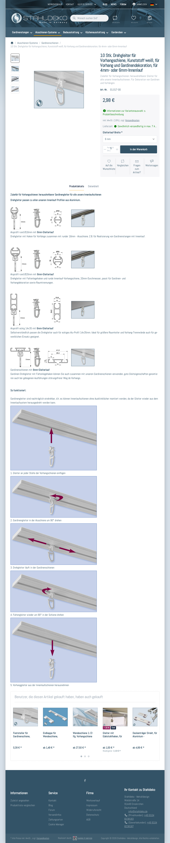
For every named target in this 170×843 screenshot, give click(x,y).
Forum (123, 4)
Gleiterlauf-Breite (112, 132)
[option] (15, 58)
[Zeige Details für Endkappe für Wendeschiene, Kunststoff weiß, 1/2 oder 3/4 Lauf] (55, 717)
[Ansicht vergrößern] (58, 89)
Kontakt (70, 4)
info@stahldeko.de (137, 811)
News (113, 4)
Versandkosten (132, 120)
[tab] (76, 186)
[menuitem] (22, 32)
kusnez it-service (85, 838)
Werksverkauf (55, 4)
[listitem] (58, 89)
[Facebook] (85, 780)
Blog (105, 4)
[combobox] (89, 18)
